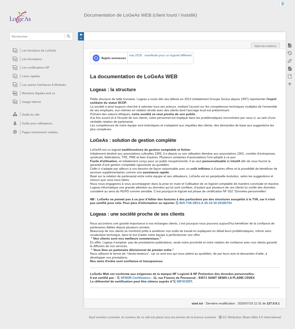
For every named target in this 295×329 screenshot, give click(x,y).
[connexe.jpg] (96, 58)
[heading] (41, 50)
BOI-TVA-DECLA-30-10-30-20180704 (205, 203)
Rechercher (68, 36)
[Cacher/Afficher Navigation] (81, 36)
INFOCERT (184, 281)
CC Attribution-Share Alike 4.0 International (252, 317)
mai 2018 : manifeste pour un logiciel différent (160, 55)
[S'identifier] (283, 4)
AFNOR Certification (136, 277)
